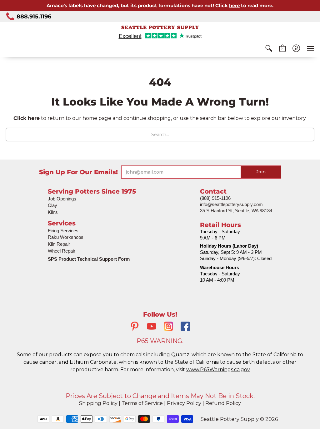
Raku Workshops (65, 237)
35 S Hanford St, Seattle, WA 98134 (236, 210)
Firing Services (63, 230)
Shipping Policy (98, 403)
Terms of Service (142, 403)
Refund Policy (223, 403)
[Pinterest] (134, 327)
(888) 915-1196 (215, 198)
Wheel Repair (61, 251)
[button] (269, 48)
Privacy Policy (184, 403)
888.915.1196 (34, 16)
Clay (52, 205)
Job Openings (62, 198)
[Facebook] (185, 327)
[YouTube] (151, 327)
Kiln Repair (59, 244)
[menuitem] (269, 48)
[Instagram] (168, 327)
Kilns (53, 212)
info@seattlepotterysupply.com (231, 204)
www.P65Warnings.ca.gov (218, 369)
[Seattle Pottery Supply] (160, 27)
